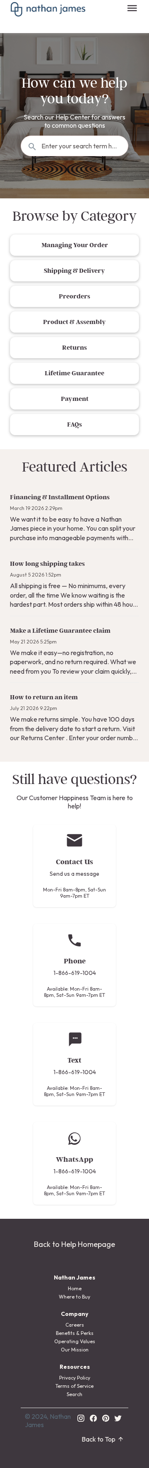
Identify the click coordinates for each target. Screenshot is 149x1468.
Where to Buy (74, 1297)
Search (74, 1394)
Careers (74, 1325)
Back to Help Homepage (74, 1244)
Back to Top (98, 1439)
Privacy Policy (74, 1378)
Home (75, 1288)
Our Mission (75, 1349)
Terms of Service (74, 1386)
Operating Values (74, 1341)
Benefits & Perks (75, 1333)
